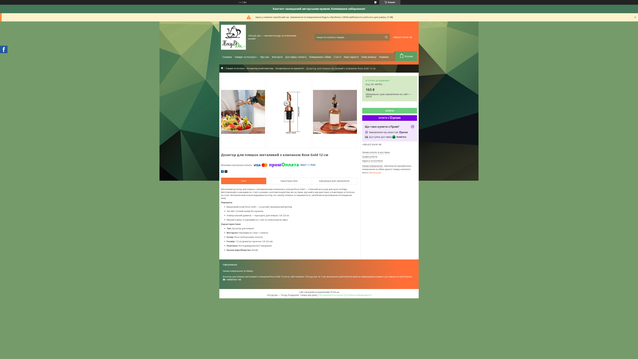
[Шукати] (386, 37)
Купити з (384, 118)
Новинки (384, 57)
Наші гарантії (351, 57)
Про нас (264, 57)
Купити (389, 110)
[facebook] (222, 172)
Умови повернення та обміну (238, 270)
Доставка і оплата (295, 57)
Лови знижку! (368, 57)
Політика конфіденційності (359, 295)
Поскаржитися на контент (331, 295)
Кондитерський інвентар (260, 68)
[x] (226, 172)
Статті (337, 57)
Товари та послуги (245, 57)
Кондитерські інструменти (290, 68)
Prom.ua (335, 292)
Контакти (277, 57)
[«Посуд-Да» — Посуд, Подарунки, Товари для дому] (233, 37)
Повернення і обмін (320, 57)
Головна (227, 57)
